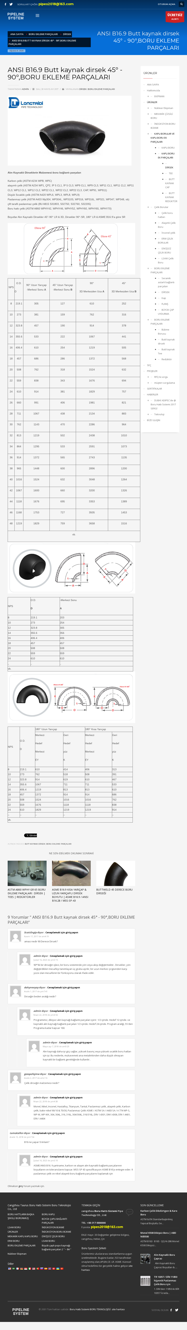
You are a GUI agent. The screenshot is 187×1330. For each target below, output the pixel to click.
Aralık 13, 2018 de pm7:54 (22, 1137)
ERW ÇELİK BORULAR (165, 240)
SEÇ (149, 365)
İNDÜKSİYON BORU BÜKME (163, 125)
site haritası (118, 1309)
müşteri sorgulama (164, 382)
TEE (171, 173)
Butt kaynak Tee (166, 351)
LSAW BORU (14, 1227)
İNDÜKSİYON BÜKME (53, 1227)
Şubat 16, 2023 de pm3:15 (45, 959)
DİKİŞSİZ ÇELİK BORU (164, 250)
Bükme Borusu (163, 331)
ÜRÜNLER (152, 102)
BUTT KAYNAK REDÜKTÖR (171, 197)
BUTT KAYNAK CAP (170, 183)
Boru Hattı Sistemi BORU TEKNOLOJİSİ (90, 1309)
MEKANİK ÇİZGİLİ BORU (162, 116)
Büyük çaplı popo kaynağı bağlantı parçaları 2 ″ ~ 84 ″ (56, 1247)
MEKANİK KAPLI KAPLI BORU (23, 1236)
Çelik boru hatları (165, 215)
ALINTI (174, 16)
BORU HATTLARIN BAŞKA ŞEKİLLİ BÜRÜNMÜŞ (21, 1216)
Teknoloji (159, 414)
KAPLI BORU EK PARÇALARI (166, 155)
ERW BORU (14, 1241)
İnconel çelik (168, 232)
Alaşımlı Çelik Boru (167, 225)
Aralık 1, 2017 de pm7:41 (35, 991)
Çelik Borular (161, 207)
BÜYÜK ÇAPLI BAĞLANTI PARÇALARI (54, 1220)
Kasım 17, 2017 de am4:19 (36, 936)
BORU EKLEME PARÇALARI (101, 89)
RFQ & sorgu (161, 377)
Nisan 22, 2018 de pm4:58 (45, 1101)
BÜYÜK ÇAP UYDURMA (166, 311)
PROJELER (152, 371)
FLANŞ (165, 304)
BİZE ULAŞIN (153, 420)
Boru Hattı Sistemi (105, 1211)
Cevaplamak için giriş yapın (61, 932)
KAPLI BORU (168, 147)
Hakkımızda (153, 90)
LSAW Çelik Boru (166, 260)
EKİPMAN (159, 96)
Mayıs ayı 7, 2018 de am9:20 (56, 1046)
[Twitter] (11, 4)
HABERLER (152, 394)
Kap (164, 298)
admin (25, 89)
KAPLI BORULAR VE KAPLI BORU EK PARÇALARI (163, 137)
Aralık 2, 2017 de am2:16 (35, 1078)
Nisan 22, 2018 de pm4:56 (45, 1014)
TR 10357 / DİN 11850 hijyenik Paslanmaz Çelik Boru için (165, 1280)
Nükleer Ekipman (163, 108)
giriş (20, 1186)
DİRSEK (83, 89)
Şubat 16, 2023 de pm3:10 (45, 1160)
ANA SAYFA (153, 84)
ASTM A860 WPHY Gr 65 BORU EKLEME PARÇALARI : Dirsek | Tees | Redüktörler (26, 893)
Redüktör (167, 359)
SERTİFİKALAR (154, 388)
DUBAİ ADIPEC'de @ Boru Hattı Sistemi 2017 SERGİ (163, 404)
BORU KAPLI (48, 1214)
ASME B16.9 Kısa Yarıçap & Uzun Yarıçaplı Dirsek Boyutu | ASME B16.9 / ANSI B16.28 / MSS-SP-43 (70, 895)
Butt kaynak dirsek (35, 844)
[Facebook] (5, 4)
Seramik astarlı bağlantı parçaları (166, 282)
